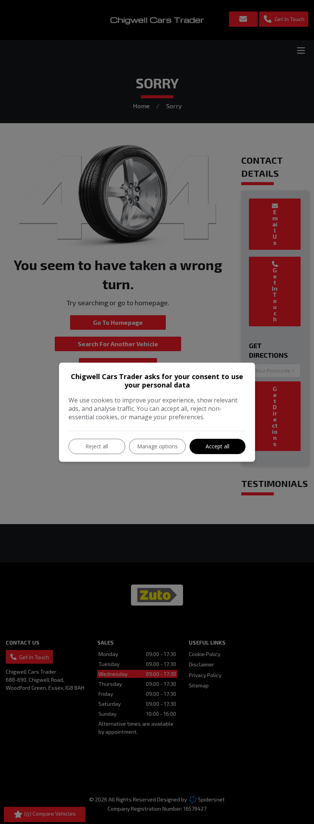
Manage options (157, 446)
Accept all (217, 446)
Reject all (96, 446)
